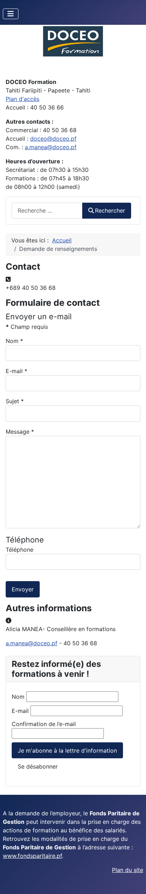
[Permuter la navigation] (10, 14)
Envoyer (23, 589)
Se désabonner (38, 766)
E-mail (16, 371)
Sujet (15, 401)
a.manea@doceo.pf (51, 147)
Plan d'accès (22, 98)
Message (20, 431)
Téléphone (19, 549)
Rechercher (110, 210)
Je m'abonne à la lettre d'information (67, 750)
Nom (14, 340)
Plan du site (127, 869)
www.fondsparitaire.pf (32, 855)
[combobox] (47, 211)
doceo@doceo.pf (53, 138)
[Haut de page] (133, 880)
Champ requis (27, 326)
